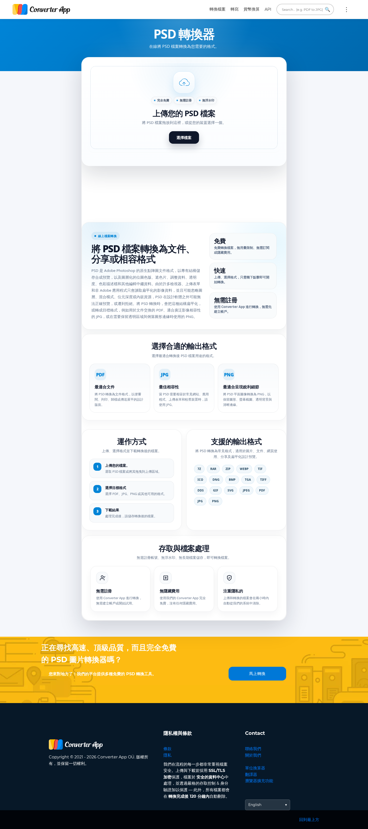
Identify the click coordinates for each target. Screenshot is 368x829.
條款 (167, 748)
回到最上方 (309, 819)
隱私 (167, 755)
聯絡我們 (253, 748)
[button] (184, 107)
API (268, 9)
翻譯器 (251, 774)
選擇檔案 (184, 137)
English (254, 804)
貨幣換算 (252, 9)
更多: (346, 10)
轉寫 (235, 9)
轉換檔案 (218, 9)
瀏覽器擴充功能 (259, 780)
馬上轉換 (257, 673)
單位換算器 (255, 768)
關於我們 (253, 755)
